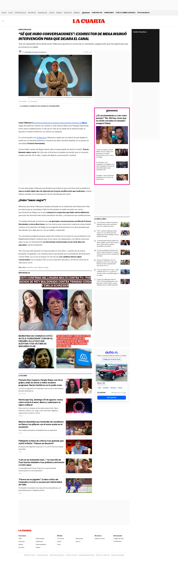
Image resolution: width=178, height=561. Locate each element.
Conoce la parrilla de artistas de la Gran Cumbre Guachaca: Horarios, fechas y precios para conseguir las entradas (108, 253)
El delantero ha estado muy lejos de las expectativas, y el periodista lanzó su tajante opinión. (40, 489)
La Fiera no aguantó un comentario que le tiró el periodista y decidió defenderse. (41, 389)
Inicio (4, 13)
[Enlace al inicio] (112, 111)
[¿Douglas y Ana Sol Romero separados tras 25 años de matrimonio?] (122, 177)
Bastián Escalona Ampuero (36, 52)
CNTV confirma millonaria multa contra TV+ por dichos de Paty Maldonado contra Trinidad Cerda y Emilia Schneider (108, 233)
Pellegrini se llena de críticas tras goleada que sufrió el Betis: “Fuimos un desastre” (41, 442)
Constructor (97, 13)
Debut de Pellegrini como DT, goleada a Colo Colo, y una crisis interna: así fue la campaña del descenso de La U (107, 263)
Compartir (23, 101)
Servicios (68, 13)
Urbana (77, 13)
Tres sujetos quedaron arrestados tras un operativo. (38, 430)
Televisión (30, 267)
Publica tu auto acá (111, 359)
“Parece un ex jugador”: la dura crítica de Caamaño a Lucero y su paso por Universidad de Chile (40, 482)
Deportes (32, 13)
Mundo (59, 13)
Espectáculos (20, 13)
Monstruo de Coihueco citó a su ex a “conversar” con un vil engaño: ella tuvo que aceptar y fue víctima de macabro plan (36, 341)
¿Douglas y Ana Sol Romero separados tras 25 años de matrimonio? (105, 177)
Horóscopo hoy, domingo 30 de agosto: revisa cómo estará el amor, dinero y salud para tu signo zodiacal (41, 402)
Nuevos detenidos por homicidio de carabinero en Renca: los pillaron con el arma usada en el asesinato (41, 424)
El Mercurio (41, 137)
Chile (10, 13)
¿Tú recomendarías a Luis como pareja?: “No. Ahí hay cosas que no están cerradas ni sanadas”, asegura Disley (111, 119)
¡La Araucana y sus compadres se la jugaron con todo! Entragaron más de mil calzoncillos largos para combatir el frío (105, 166)
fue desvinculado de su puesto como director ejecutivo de (60, 122)
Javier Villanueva (39, 267)
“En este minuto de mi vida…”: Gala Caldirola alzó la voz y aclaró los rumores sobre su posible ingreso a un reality (108, 272)
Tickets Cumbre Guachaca (125, 13)
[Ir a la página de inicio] (89, 21)
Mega (46, 267)
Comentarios (34, 101)
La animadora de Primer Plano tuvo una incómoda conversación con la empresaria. (37, 469)
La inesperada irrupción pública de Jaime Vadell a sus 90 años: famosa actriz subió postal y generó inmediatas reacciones (108, 243)
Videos (51, 13)
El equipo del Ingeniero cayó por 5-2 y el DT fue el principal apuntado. (41, 447)
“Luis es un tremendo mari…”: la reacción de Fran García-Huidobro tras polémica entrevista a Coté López (41, 462)
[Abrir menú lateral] (3, 21)
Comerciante (109, 13)
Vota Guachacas (143, 13)
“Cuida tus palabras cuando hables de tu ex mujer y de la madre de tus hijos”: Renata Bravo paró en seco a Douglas (105, 153)
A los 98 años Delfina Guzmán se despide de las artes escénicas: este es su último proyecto (107, 224)
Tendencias (42, 13)
